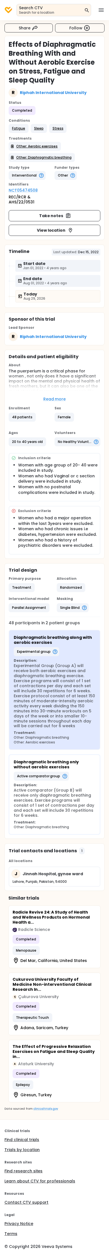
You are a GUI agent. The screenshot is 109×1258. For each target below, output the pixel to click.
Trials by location (22, 1150)
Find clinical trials (21, 1139)
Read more (54, 399)
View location (51, 230)
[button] (19, 128)
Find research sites (23, 1171)
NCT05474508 (23, 190)
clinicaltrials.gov (45, 1109)
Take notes (51, 216)
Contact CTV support (26, 1202)
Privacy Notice (18, 1223)
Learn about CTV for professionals (39, 1181)
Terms (10, 1233)
